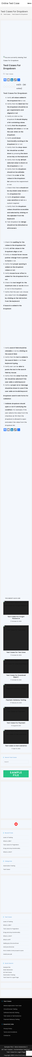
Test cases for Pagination (11, 845)
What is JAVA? (7, 852)
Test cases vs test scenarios (16, 746)
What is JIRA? (7, 841)
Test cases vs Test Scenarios (12, 1016)
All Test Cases (7, 972)
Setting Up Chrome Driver (11, 943)
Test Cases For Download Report (16, 676)
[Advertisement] (16, 39)
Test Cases (9, 74)
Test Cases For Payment (16, 723)
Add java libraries (8, 947)
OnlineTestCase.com (21, 1055)
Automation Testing (9, 866)
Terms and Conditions (10, 1032)
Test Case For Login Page (11, 977)
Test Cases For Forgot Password (16, 617)
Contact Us (7, 1035)
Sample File (16, 774)
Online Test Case (10, 3)
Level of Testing (8, 837)
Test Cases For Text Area (16, 652)
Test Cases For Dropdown (20, 14)
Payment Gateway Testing (16, 700)
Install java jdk (7, 954)
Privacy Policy (8, 1028)
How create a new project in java (13, 950)
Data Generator (8, 970)
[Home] (1, 14)
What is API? (7, 939)
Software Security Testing (11, 1012)
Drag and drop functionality (11, 848)
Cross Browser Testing (10, 1009)
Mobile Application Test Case (12, 1005)
